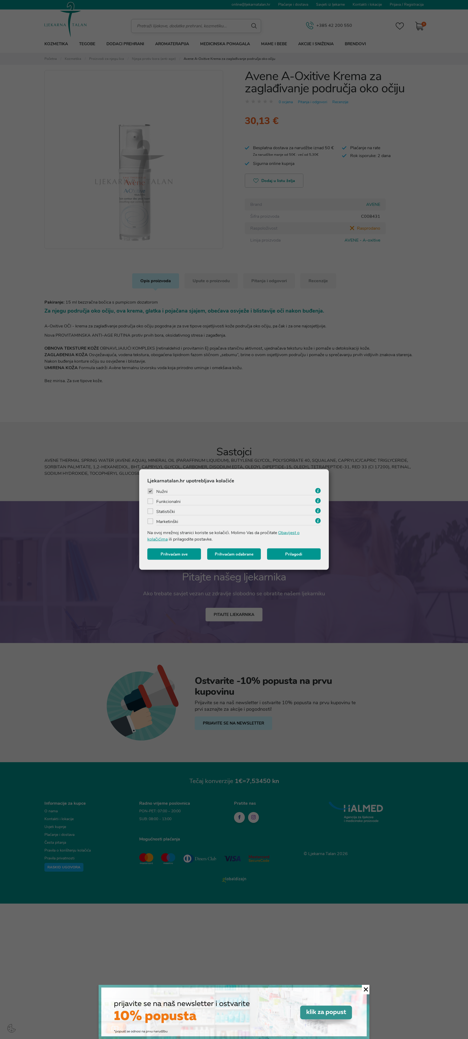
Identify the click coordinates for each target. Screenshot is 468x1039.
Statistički (165, 512)
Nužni (162, 492)
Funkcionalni (168, 502)
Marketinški (167, 522)
